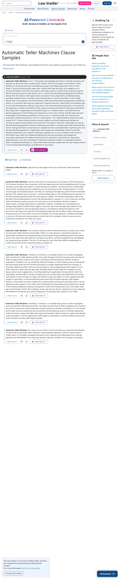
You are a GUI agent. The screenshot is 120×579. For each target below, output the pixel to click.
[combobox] (16, 3)
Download (26, 159)
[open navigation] (115, 3)
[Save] (21, 150)
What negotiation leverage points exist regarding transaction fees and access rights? (103, 110)
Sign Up (107, 3)
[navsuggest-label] (16, 3)
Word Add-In (43, 8)
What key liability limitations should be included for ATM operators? (100, 67)
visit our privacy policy (31, 568)
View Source (12, 150)
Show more (8, 68)
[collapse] (112, 137)
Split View (12, 159)
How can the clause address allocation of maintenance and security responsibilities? (103, 79)
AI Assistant (29, 8)
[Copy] (27, 150)
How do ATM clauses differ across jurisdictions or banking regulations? (102, 99)
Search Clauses (58, 8)
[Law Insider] (57, 3)
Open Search (103, 178)
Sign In (97, 3)
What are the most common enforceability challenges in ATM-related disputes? (103, 90)
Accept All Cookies (14, 573)
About (82, 8)
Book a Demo (85, 3)
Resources (72, 8)
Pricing (91, 8)
